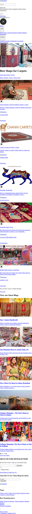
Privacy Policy (4, 511)
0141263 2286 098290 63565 (8, 237)
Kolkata (20, 32)
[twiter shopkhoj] (15, 486)
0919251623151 (4, 200)
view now (2, 291)
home (1, 75)
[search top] (1, 14)
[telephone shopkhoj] (3, 112)
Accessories (20, 41)
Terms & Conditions (5, 506)
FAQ (6, 493)
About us (2, 493)
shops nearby (17, 78)
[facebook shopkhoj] (1, 486)
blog (1, 42)
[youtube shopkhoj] (12, 486)
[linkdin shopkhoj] (7, 486)
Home (1, 26)
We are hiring (16, 493)
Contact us (3, 494)
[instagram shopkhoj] (4, 486)
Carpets (13, 75)
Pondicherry (3, 34)
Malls (1, 78)
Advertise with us (24, 493)
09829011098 (4, 157)
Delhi (1, 32)
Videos (10, 493)
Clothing (2, 41)
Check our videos (4, 455)
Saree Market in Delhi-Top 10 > (8, 472)
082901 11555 (4, 280)
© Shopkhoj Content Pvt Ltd (8, 513)
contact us (5, 42)
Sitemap (2, 504)
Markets (6, 78)
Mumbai (24, 32)
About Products (10, 494)
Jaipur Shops (6, 75)
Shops (11, 78)
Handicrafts (13, 41)
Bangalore (14, 32)
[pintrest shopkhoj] (10, 486)
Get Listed (3, 16)
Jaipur (5, 32)
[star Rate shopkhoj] (1, 101)
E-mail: (2, 479)
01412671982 (4, 115)
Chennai (9, 32)
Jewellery (7, 41)
